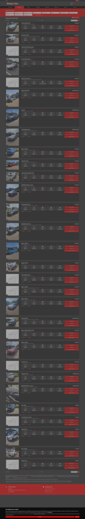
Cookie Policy (50, 512)
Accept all (39, 516)
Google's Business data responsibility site (39, 513)
